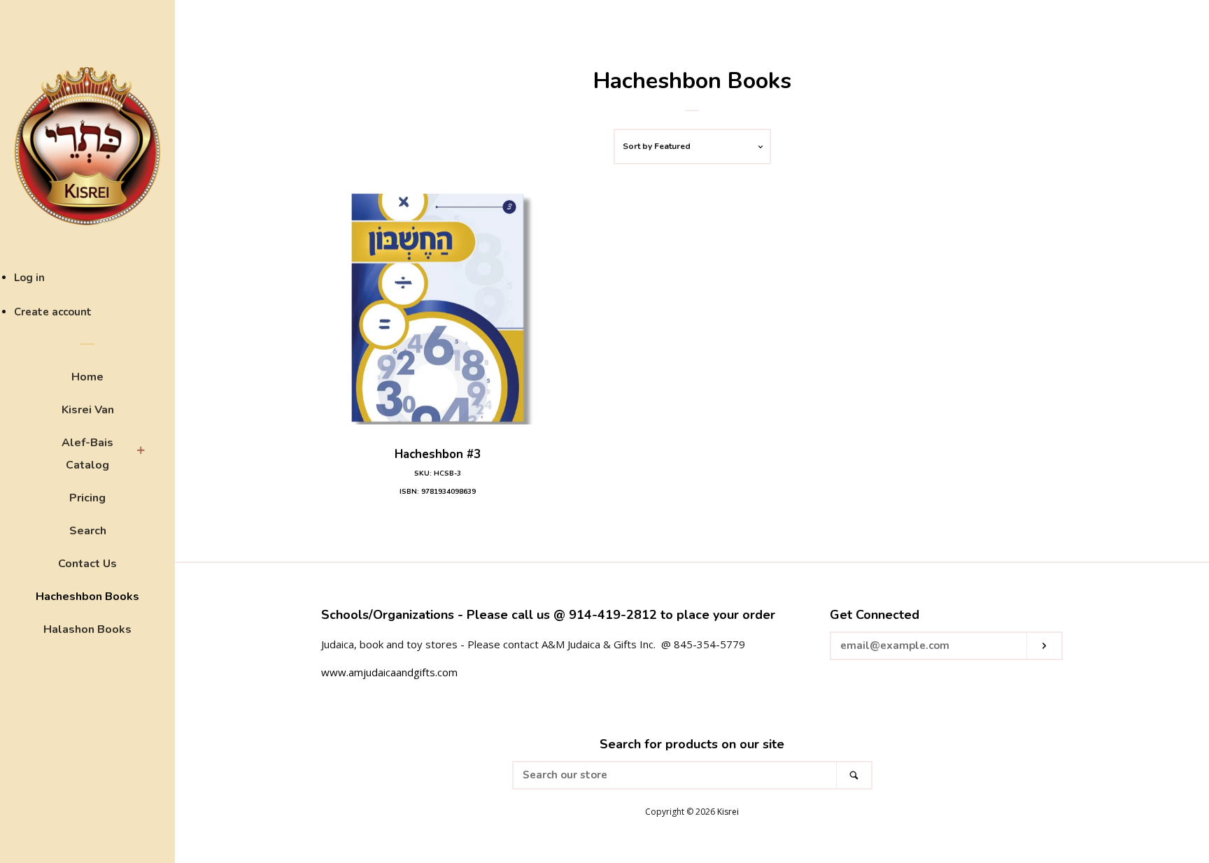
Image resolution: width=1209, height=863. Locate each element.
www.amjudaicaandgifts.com (389, 672)
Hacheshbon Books (87, 596)
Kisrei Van (88, 410)
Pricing (87, 498)
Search (87, 531)
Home (87, 377)
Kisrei (728, 812)
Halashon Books (87, 629)
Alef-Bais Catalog (87, 454)
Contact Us (87, 563)
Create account (53, 312)
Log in (29, 278)
